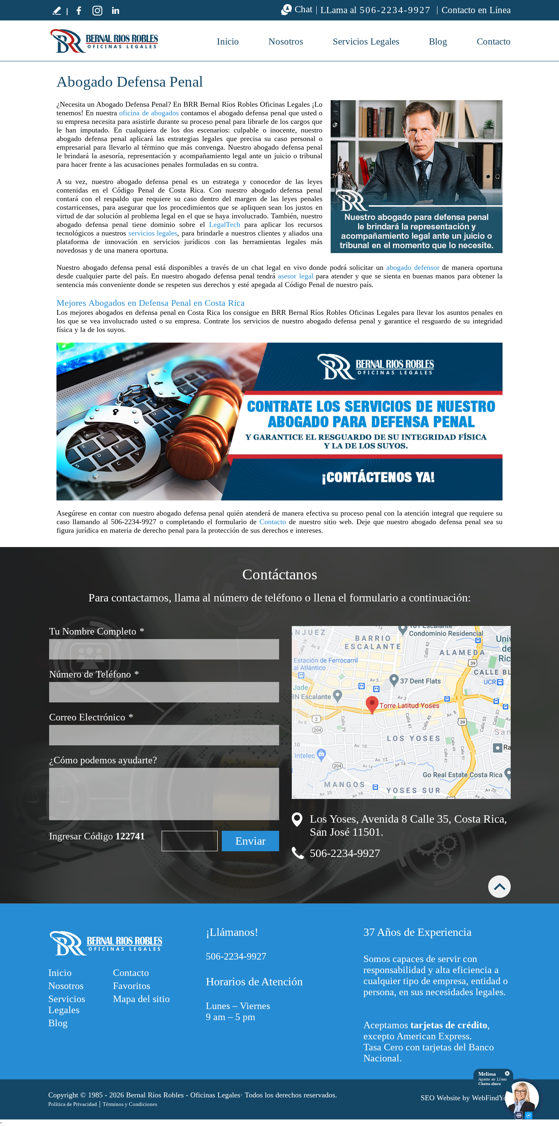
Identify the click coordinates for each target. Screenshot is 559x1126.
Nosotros (285, 41)
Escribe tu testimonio (56, 10)
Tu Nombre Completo (96, 631)
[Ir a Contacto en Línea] (279, 421)
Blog (438, 41)
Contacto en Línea (476, 10)
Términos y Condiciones (130, 1104)
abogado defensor (413, 267)
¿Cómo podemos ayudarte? (103, 760)
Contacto (494, 41)
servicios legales (153, 233)
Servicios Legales (366, 41)
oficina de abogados (148, 113)
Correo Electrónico (91, 717)
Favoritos (131, 985)
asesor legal (295, 276)
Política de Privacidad (72, 1104)
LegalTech (224, 224)
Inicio (228, 41)
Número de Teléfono (94, 674)
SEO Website (440, 1098)
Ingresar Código (97, 836)
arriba (499, 886)
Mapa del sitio (141, 999)
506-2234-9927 (395, 10)
